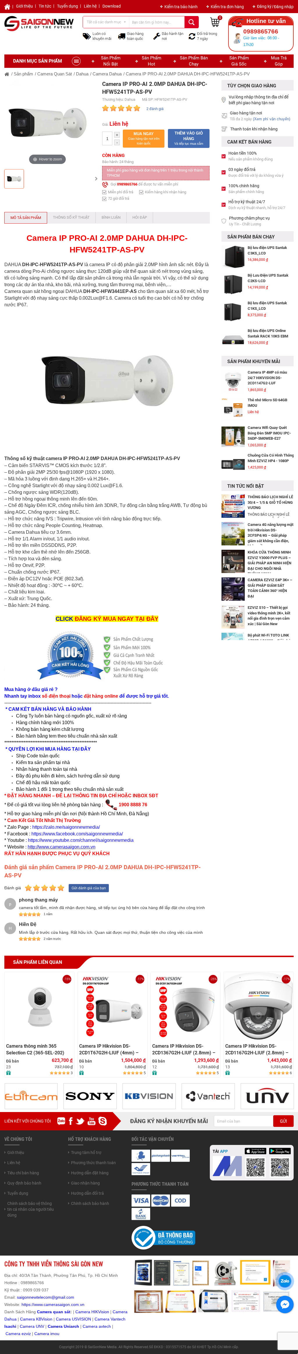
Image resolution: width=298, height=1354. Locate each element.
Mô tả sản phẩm (25, 217)
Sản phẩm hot (151, 61)
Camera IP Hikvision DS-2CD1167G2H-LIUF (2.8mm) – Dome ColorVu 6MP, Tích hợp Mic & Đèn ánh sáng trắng (256, 1049)
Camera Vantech (110, 1319)
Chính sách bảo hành (90, 1203)
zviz (27, 1333)
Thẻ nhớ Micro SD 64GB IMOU (267, 403)
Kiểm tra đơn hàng (227, 6)
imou (54, 1333)
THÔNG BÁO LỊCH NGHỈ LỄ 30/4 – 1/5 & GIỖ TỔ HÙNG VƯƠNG (270, 502)
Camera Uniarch (63, 1326)
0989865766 (127, 184)
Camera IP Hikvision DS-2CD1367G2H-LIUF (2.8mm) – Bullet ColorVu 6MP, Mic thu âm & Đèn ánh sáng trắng (184, 1049)
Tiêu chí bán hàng (23, 1173)
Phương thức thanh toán (93, 1162)
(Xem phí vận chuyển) (271, 119)
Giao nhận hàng (85, 1183)
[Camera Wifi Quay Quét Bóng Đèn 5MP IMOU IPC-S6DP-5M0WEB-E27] (233, 436)
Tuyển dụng (67, 6)
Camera (91, 1326)
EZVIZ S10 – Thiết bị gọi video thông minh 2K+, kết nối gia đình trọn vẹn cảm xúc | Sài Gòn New (269, 615)
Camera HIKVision (92, 1311)
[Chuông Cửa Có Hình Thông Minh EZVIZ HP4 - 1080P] (233, 464)
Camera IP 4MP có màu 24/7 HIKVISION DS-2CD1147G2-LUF (267, 377)
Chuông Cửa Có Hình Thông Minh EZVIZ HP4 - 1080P (271, 458)
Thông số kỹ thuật (71, 217)
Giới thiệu (24, 6)
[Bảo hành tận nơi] (156, 35)
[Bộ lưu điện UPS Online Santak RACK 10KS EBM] (233, 339)
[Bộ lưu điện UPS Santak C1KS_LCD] (233, 312)
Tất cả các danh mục (104, 22)
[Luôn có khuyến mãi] (87, 35)
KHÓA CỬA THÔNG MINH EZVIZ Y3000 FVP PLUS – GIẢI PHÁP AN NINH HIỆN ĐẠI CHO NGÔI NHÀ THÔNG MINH (269, 563)
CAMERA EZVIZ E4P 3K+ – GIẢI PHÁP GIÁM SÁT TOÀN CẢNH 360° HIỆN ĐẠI (270, 588)
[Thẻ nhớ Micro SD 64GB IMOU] (233, 409)
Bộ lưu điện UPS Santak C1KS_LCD (267, 306)
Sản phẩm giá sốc (239, 61)
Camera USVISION (73, 1319)
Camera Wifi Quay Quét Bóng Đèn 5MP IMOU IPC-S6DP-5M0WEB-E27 (269, 433)
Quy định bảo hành (24, 1183)
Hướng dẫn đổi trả (87, 1193)
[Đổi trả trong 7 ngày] (192, 35)
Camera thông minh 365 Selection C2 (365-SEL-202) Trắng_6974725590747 (35, 1049)
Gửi (283, 1121)
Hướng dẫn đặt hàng (90, 1173)
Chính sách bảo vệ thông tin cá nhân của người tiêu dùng (30, 1209)
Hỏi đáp (139, 217)
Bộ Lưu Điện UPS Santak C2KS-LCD (268, 278)
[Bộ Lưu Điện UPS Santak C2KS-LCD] (233, 284)
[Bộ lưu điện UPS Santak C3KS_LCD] (233, 256)
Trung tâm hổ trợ (86, 1152)
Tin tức (45, 6)
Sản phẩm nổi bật (110, 61)
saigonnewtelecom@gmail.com (45, 1297)
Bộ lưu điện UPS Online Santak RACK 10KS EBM (268, 333)
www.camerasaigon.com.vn (59, 1304)
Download (111, 6)
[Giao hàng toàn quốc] (121, 36)
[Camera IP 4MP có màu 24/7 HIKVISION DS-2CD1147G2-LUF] (233, 381)
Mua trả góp (279, 61)
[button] (143, 139)
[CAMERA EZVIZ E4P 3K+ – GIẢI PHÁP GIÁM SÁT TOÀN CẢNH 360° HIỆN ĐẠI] (233, 588)
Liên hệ (90, 6)
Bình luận (111, 217)
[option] (47, 123)
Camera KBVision (36, 1319)
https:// (28, 1304)
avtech (105, 1326)
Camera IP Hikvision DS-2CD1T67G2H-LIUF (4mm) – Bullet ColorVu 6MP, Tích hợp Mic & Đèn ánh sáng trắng (109, 1049)
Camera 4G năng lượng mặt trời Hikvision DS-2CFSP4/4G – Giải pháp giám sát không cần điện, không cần (270, 535)
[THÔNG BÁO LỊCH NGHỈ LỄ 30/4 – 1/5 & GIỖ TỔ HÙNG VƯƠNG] (233, 505)
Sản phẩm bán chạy (194, 61)
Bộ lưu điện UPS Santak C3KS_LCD (267, 250)
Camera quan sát (53, 1311)
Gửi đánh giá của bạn (89, 888)
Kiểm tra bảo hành (181, 6)
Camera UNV (32, 1326)
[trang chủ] (7, 73)
